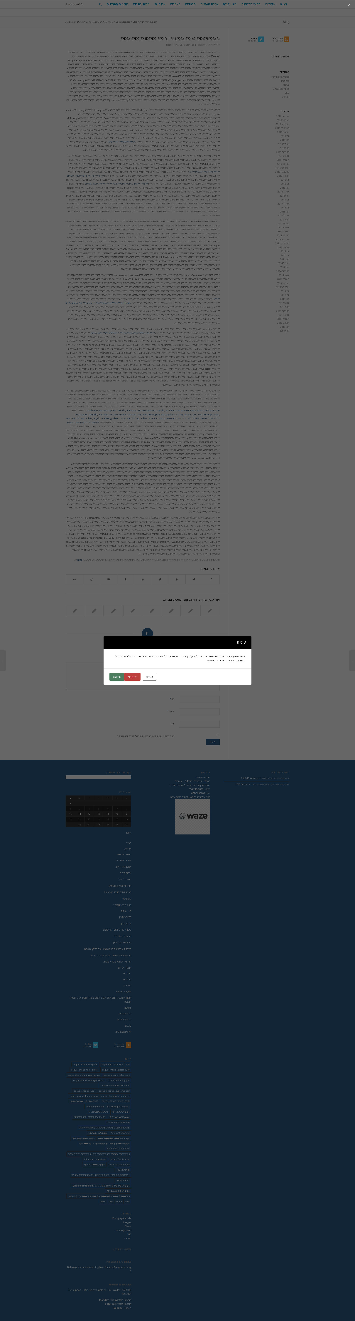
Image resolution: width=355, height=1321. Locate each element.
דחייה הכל (132, 676)
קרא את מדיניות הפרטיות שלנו (220, 660)
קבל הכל (117, 676)
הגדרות (149, 676)
